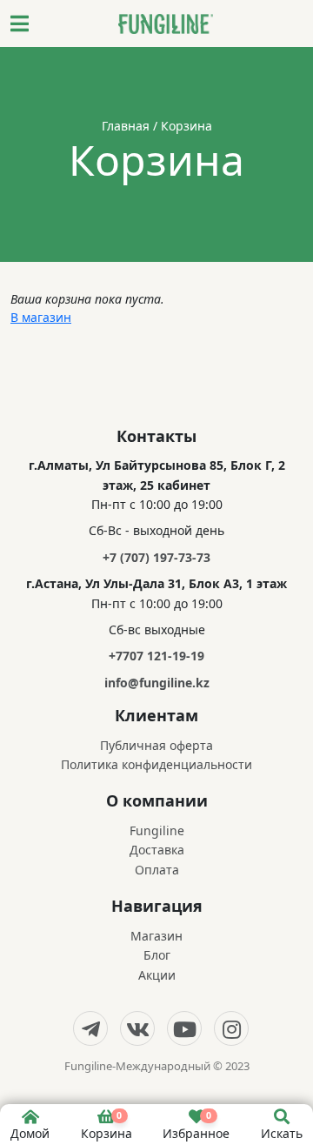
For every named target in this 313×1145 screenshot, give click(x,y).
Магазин (156, 935)
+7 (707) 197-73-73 (156, 557)
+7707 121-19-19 (156, 655)
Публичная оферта (156, 745)
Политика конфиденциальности (156, 764)
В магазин (40, 317)
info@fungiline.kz (157, 682)
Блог (156, 955)
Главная (126, 125)
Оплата (157, 869)
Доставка (157, 849)
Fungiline (157, 830)
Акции (157, 975)
